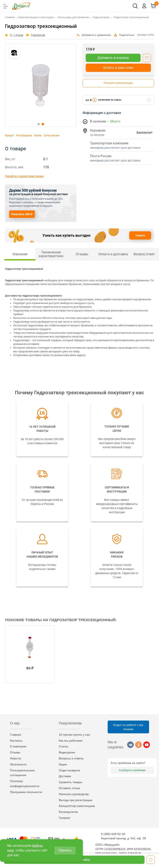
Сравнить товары (70, 782)
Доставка (65, 776)
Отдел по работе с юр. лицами (128, 727)
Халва (38, 135)
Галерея (64, 817)
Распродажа (24, 135)
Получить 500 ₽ (22, 214)
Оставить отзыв (69, 788)
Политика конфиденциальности (24, 783)
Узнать (140, 235)
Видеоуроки (67, 752)
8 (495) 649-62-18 (113, 834)
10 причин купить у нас (74, 734)
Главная (15, 734)
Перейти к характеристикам (24, 176)
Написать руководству (74, 794)
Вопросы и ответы (71, 758)
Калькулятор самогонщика (77, 805)
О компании (18, 746)
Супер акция (51, 135)
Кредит (9, 135)
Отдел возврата (69, 770)
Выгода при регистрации (75, 800)
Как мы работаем (70, 740)
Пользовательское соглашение (22, 773)
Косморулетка (68, 811)
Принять (64, 850)
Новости (15, 758)
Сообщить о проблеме (132, 770)
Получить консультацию (118, 83)
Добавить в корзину (113, 58)
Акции (63, 764)
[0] (153, 6)
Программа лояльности (26, 792)
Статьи (63, 746)
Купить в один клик (118, 68)
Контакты (16, 740)
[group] (40, 85)
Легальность (18, 764)
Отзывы (15, 752)
